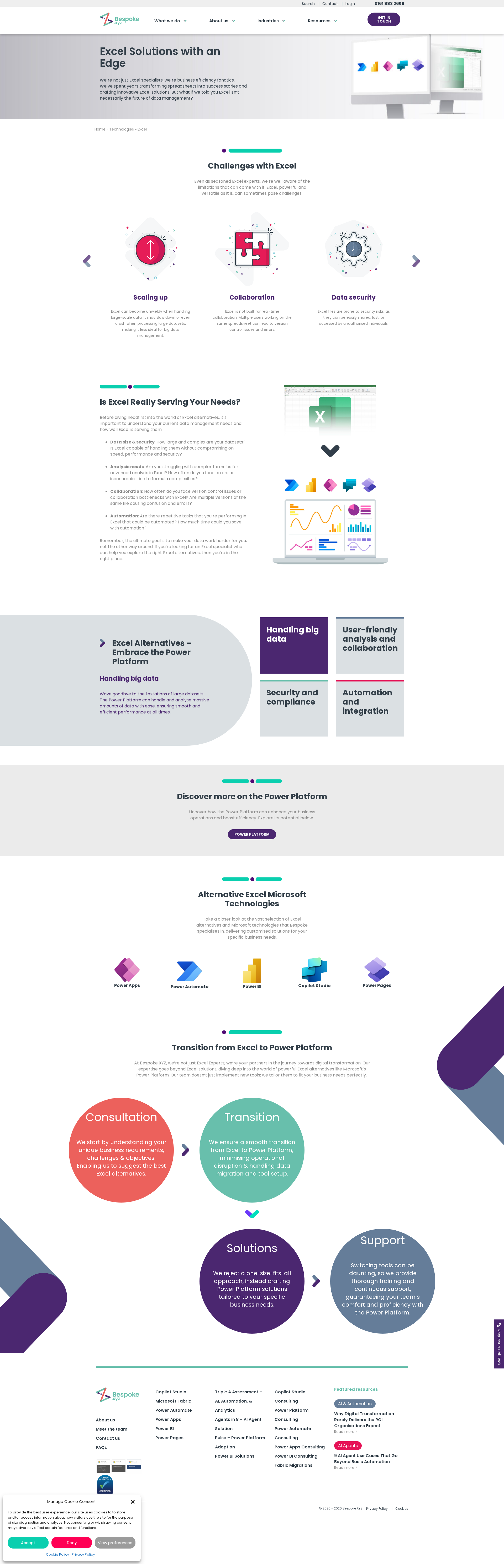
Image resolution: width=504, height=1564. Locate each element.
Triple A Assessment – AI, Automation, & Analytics (238, 1401)
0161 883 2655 (389, 4)
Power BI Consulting (296, 1456)
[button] (132, 1501)
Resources (319, 21)
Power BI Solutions (234, 1456)
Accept (28, 1542)
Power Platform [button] (252, 834)
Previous (82, 254)
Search (308, 3)
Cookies (401, 1508)
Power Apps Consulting (300, 1447)
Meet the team (111, 1429)
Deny (72, 1542)
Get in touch (384, 19)
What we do (167, 21)
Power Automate (173, 1410)
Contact (330, 3)
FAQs (101, 1447)
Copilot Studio (170, 1392)
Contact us (108, 1438)
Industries (268, 21)
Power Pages (169, 1438)
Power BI (164, 1429)
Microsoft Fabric (173, 1401)
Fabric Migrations (293, 1465)
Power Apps (168, 1419)
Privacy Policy (83, 1554)
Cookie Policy (57, 1554)
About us (218, 21)
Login (350, 3)
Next (412, 254)
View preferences (115, 1542)
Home (100, 129)
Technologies (121, 129)
